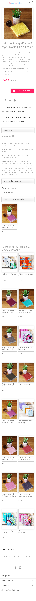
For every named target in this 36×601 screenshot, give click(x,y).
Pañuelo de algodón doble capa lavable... (9, 227)
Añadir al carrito (22, 91)
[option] (18, 23)
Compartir (5, 101)
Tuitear (10, 101)
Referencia (6, 192)
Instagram (20, 567)
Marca (4, 188)
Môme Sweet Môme (12, 188)
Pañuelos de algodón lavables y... (9, 275)
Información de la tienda (10, 590)
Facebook (16, 567)
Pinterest (15, 101)
